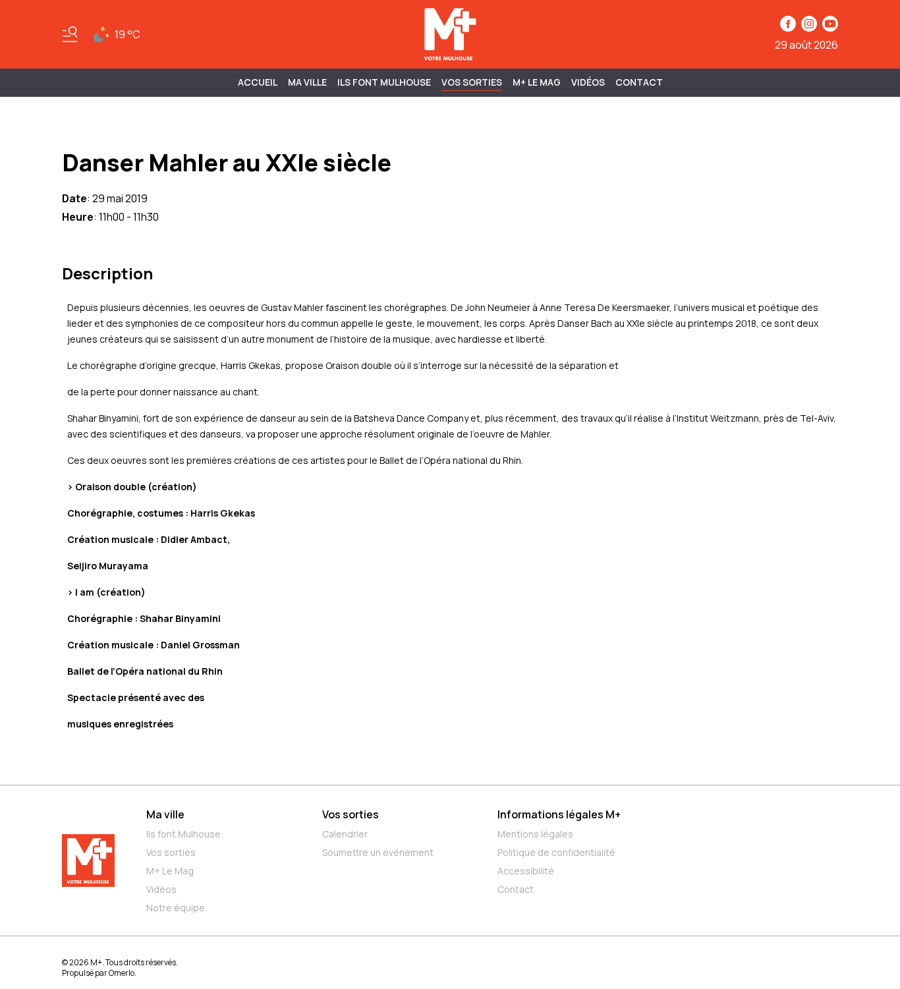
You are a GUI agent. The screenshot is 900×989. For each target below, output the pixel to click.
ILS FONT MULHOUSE (384, 82)
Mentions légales (535, 834)
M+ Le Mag (537, 82)
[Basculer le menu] (70, 34)
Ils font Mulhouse (183, 834)
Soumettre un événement (378, 852)
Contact (639, 82)
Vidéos (588, 82)
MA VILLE (307, 82)
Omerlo (121, 972)
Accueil (257, 82)
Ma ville (165, 814)
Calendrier (345, 834)
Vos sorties (471, 82)
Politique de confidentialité (556, 852)
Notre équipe (175, 907)
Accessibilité (525, 870)
